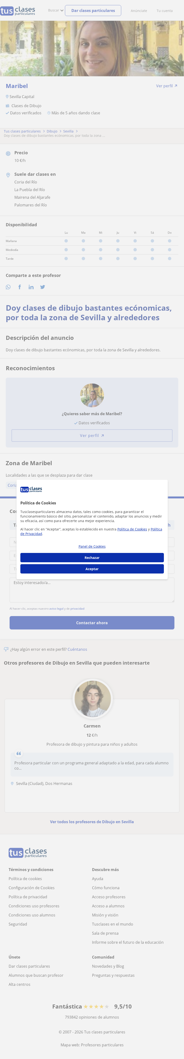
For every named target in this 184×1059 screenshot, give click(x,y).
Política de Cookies (132, 529)
